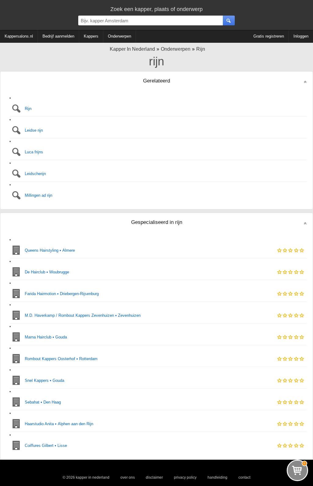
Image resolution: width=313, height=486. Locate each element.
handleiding (217, 477)
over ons (127, 477)
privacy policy (185, 477)
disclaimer (154, 477)
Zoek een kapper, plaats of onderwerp (156, 9)
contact (244, 477)
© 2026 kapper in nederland (86, 477)
